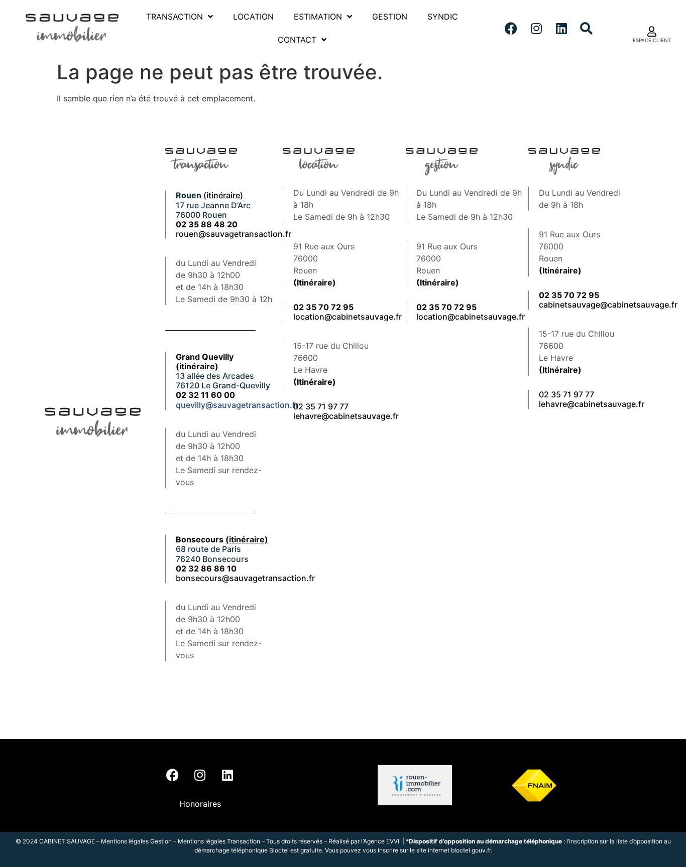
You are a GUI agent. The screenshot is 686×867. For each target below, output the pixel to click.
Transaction (174, 17)
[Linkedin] (561, 28)
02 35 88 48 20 (207, 224)
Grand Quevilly (205, 361)
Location (253, 17)
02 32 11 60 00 (205, 395)
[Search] (586, 28)
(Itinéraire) (314, 282)
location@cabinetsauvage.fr (347, 317)
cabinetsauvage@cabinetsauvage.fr (608, 305)
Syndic (442, 17)
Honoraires (200, 804)
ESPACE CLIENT (652, 40)
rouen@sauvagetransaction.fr (233, 234)
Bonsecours (222, 539)
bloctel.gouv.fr (471, 850)
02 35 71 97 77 (321, 406)
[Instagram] (536, 28)
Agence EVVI (382, 841)
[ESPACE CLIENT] (652, 32)
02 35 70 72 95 (569, 295)
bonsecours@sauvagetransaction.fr (245, 578)
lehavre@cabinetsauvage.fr (346, 416)
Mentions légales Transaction (219, 841)
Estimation (318, 17)
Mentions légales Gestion (136, 841)
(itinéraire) (223, 195)
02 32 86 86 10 (206, 568)
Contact (297, 40)
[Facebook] (511, 28)
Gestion (389, 17)
